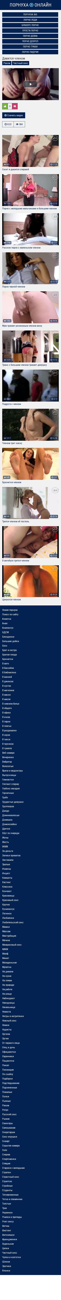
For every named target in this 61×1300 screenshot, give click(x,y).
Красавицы (8, 895)
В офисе (6, 712)
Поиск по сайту (10, 614)
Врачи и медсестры (12, 770)
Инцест (6, 873)
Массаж (6, 931)
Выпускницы (9, 775)
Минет (5, 958)
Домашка (7, 819)
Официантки (9, 1051)
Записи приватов (11, 855)
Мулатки (6, 967)
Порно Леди (30, 19)
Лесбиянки (8, 917)
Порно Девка (30, 36)
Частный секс (20, 63)
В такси (6, 739)
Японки (6, 1270)
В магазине (8, 690)
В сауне (6, 734)
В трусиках (7, 743)
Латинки (6, 913)
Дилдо (5, 810)
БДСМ (5, 632)
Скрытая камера (11, 1145)
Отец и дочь (8, 1047)
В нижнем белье (10, 703)
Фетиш (5, 1225)
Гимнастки (8, 779)
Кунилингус (8, 908)
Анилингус (7, 627)
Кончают (7, 891)
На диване (7, 971)
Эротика (6, 1266)
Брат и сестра (9, 650)
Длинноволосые (10, 815)
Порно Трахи (30, 46)
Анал (4, 623)
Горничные (8, 792)
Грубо (5, 797)
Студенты (7, 1190)
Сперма (6, 1154)
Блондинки (8, 636)
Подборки (7, 1078)
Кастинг (6, 882)
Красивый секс (10, 900)
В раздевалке (9, 730)
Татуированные (10, 1194)
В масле (6, 699)
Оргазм (6, 1033)
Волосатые (7, 766)
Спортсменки (9, 1158)
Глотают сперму (10, 783)
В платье (6, 725)
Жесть (5, 842)
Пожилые (7, 1092)
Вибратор (7, 761)
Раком (6, 63)
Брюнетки (7, 659)
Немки (5, 1025)
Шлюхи (6, 1261)
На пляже (7, 980)
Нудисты (7, 1029)
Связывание (8, 1127)
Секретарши (8, 1132)
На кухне (6, 975)
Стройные (7, 1185)
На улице (7, 993)
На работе (7, 989)
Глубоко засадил (11, 788)
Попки (5, 1096)
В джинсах (7, 681)
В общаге (7, 708)
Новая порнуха (9, 609)
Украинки (7, 1212)
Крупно (6, 904)
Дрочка (6, 828)
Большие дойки (10, 641)
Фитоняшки (8, 1234)
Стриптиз (7, 1181)
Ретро (5, 1109)
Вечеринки (8, 757)
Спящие (6, 1163)
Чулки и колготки (11, 1257)
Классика (7, 886)
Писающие (8, 1069)
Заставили (7, 859)
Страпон (6, 1172)
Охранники (8, 1056)
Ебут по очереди (10, 833)
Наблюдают (8, 998)
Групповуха (8, 806)
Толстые (6, 1203)
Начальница (8, 1007)
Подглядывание (10, 1083)
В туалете (7, 748)
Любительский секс (13, 922)
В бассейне (8, 667)
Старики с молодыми (13, 1167)
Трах (4, 1208)
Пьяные (6, 1100)
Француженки (9, 1239)
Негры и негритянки (13, 1016)
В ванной (7, 676)
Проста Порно (30, 30)
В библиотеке (9, 672)
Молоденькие (9, 962)
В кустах (6, 685)
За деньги (7, 850)
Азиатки (6, 618)
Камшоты (7, 877)
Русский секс (9, 1114)
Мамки (6, 926)
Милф (5, 953)
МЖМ (5, 949)
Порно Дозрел (30, 41)
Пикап (5, 1065)
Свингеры (7, 1123)
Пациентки (8, 1060)
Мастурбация (9, 935)
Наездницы (8, 1002)
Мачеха (6, 940)
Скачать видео (15, 115)
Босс (4, 645)
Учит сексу (8, 1221)
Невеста (6, 1011)
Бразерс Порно (30, 25)
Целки (5, 1248)
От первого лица (11, 1042)
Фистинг (6, 1230)
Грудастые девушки (12, 801)
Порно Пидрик (30, 52)
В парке (6, 721)
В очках (6, 717)
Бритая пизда (9, 654)
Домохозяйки (9, 824)
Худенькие (8, 1243)
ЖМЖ (5, 846)
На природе (8, 984)
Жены (5, 837)
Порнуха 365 (30, 14)
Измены (6, 868)
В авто (5, 663)
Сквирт (6, 1141)
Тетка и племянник (12, 1199)
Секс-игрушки (9, 1136)
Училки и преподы (12, 1216)
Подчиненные (9, 1087)
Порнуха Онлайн (30, 5)
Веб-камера (8, 752)
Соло (4, 1150)
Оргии (5, 1038)
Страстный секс (10, 1176)
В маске (6, 694)
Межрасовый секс (12, 944)
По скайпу (7, 1074)
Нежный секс (9, 1020)
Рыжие (6, 1118)
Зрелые (6, 864)
